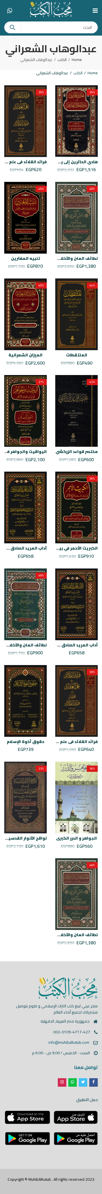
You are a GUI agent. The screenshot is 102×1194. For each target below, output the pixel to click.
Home (77, 59)
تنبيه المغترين (25, 258)
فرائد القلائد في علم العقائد (71, 741)
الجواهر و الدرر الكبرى (76, 838)
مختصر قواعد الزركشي (77, 451)
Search (12, 27)
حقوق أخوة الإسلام (25, 741)
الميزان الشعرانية (25, 355)
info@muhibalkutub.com (68, 1042)
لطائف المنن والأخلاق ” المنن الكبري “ (62, 258)
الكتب (62, 59)
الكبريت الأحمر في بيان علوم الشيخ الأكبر (59, 548)
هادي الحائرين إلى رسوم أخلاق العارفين (60, 161)
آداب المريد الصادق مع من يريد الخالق (62, 645)
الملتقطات (76, 355)
